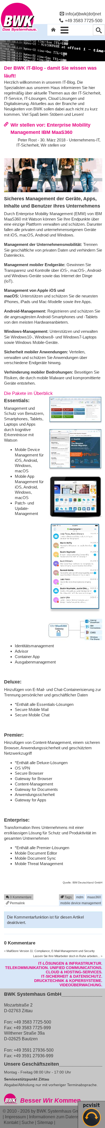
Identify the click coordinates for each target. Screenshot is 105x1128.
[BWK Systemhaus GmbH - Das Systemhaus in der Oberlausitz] (19, 31)
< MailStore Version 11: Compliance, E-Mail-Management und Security (49, 951)
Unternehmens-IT (84, 140)
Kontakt (11, 1122)
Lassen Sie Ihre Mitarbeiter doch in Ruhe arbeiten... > (67, 956)
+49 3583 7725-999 (32, 1027)
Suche (28, 1122)
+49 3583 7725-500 (83, 20)
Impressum (15, 1116)
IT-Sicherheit (27, 145)
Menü (64, 30)
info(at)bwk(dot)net (83, 13)
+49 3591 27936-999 (33, 1055)
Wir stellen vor (53, 145)
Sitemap (45, 1122)
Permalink (17, 903)
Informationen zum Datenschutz (59, 1116)
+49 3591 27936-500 (34, 1050)
